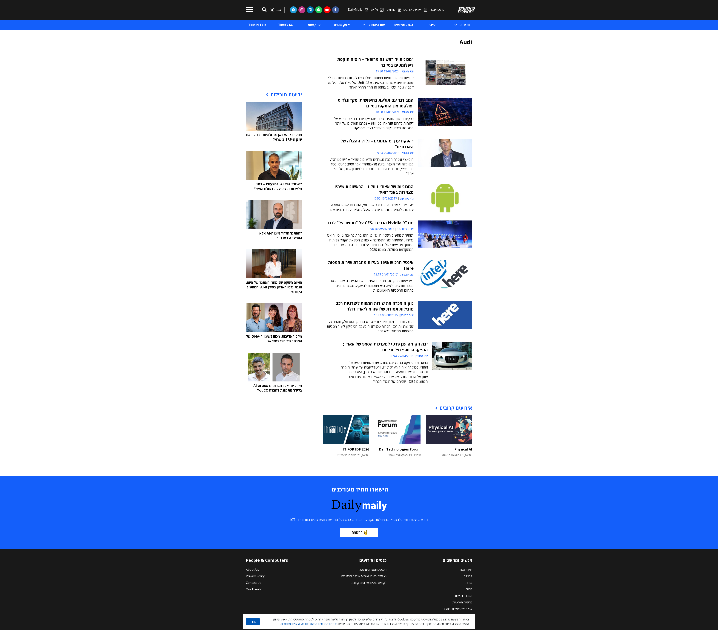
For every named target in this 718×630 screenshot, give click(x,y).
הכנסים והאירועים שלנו (372, 569)
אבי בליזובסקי (405, 228)
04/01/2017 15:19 (386, 274)
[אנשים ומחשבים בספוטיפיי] (318, 10)
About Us (252, 569)
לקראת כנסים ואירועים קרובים (368, 583)
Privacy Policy (255, 576)
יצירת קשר (466, 569)
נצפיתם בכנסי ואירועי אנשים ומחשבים (363, 576)
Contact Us (253, 583)
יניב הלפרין (407, 315)
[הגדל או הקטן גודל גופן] (278, 10)
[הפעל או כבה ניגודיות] (272, 10)
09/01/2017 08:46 (382, 229)
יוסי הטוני (408, 71)
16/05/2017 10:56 (385, 198)
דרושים (468, 576)
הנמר (469, 589)
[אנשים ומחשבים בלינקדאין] (310, 10)
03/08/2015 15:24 (386, 315)
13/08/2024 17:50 (387, 71)
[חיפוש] (263, 10)
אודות (469, 583)
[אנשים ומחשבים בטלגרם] (293, 10)
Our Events (253, 589)
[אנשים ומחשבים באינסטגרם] (302, 10)
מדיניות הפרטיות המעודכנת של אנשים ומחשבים (309, 624)
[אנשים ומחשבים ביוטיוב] (327, 10)
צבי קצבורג (407, 274)
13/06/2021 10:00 (387, 112)
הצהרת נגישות (463, 596)
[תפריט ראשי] (249, 10)
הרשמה (357, 532)
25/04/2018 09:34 (387, 153)
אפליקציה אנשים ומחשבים (456, 609)
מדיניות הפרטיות (462, 602)
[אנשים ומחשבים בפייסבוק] (335, 10)
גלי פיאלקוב (407, 198)
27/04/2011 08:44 (402, 356)
